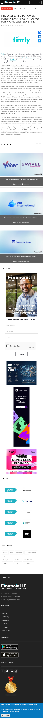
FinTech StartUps (28, 560)
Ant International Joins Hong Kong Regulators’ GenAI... (21, 218)
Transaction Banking (31, 552)
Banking (5, 552)
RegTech (5, 556)
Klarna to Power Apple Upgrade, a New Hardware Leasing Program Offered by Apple (28, 9)
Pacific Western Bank (29, 58)
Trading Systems (7, 560)
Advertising (5, 617)
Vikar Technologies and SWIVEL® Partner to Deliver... (21, 179)
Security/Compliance (16, 556)
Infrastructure (16, 563)
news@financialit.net (11, 596)
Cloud (26, 556)
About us (4, 613)
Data (11, 552)
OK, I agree (6, 715)
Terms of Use (6, 631)
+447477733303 (9, 593)
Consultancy (19, 552)
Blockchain (18, 560)
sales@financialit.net (11, 600)
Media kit (5, 627)
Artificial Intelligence (28, 563)
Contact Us (5, 620)
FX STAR (13, 60)
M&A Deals (6, 563)
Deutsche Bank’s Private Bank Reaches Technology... (21, 256)
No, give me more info (13, 711)
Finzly (2, 54)
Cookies (4, 624)
